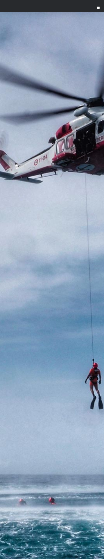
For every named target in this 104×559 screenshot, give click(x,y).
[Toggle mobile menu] (98, 7)
